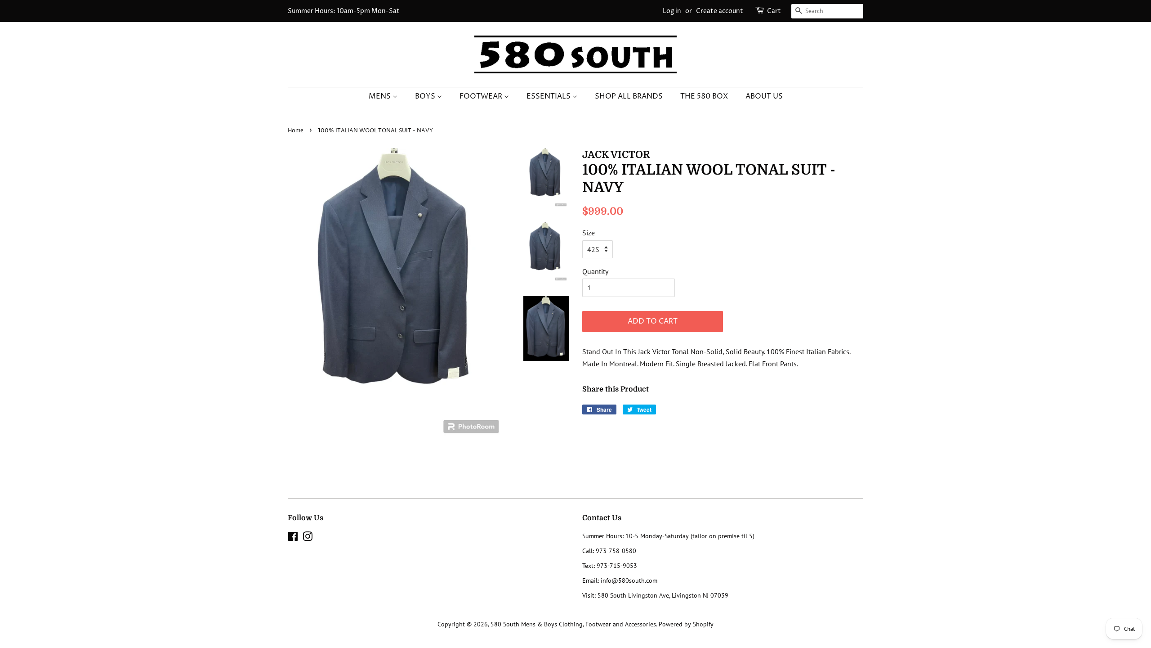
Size (588, 232)
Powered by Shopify (686, 624)
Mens (381, 96)
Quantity (595, 271)
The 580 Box (704, 96)
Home (295, 131)
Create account (719, 11)
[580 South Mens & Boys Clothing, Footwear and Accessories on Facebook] (293, 538)
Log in (672, 11)
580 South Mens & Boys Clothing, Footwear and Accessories (573, 624)
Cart (774, 11)
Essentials (549, 96)
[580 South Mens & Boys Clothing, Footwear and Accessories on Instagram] (307, 538)
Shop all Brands (629, 96)
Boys (426, 96)
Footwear (482, 96)
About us (764, 96)
